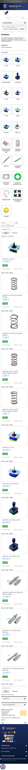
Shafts (6, 166)
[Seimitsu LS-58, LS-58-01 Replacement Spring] (14, 398)
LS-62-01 (6, 132)
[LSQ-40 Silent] (6, 76)
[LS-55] (6, 93)
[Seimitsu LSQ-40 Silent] (14, 472)
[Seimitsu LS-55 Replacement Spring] (14, 283)
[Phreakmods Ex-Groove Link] (6, 143)
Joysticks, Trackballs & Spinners (11, 29)
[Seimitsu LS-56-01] (14, 247)
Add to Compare (18, 268)
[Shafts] (6, 160)
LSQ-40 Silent (6, 82)
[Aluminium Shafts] (18, 160)
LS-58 (6, 116)
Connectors (6, 199)
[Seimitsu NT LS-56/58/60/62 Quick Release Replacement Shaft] (14, 657)
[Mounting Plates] (6, 177)
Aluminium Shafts (17, 166)
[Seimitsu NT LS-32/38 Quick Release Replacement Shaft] (14, 619)
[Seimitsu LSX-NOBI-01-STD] (14, 544)
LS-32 (6, 65)
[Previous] (1, 233)
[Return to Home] (3, 27)
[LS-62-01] (6, 126)
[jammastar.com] (14, 6)
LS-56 (17, 99)
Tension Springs (17, 150)
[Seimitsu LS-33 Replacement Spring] (14, 321)
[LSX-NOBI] (18, 76)
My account (5, 751)
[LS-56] (18, 93)
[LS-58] (6, 110)
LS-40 (17, 65)
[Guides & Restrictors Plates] (18, 177)
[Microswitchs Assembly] (18, 193)
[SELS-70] (18, 126)
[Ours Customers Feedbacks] (9, 734)
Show (2, 225)
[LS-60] (18, 110)
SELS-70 (17, 132)
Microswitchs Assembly (17, 200)
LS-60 (17, 116)
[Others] (6, 210)
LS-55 (6, 99)
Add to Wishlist (6, 268)
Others (6, 216)
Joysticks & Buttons (11, 27)
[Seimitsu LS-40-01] (14, 436)
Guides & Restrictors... (17, 183)
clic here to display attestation (8, 760)
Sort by (3, 222)
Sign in (25, 1)
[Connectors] (6, 193)
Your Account (19, 1)
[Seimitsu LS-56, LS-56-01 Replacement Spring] (14, 360)
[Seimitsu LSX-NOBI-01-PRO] (14, 508)
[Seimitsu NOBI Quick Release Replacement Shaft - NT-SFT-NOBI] (14, 581)
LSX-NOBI (17, 82)
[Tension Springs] (18, 143)
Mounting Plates (6, 183)
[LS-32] (6, 59)
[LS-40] (18, 59)
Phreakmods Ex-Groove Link (6, 151)
